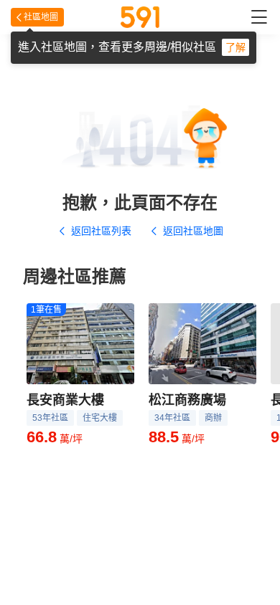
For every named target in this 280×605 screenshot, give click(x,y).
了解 (235, 47)
